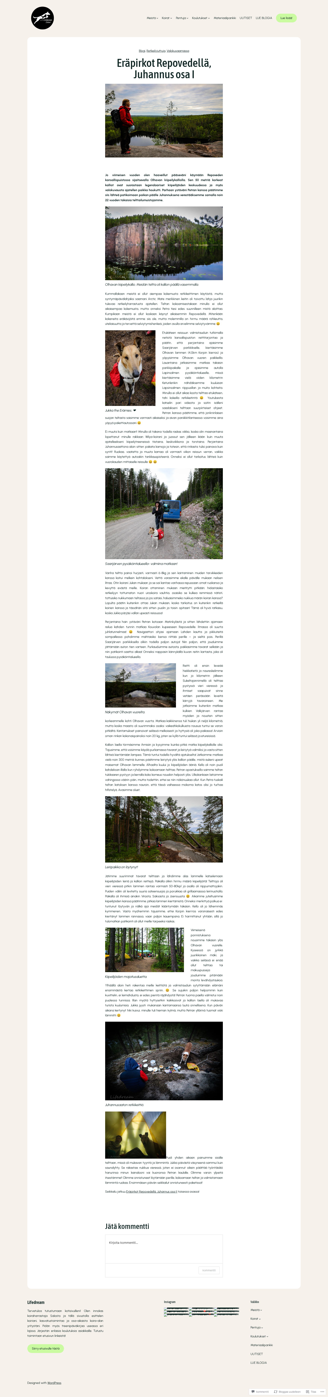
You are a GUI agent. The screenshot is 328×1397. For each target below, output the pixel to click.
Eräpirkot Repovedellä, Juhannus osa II (151, 1191)
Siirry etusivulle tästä (45, 1348)
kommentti (209, 1270)
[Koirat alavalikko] (171, 18)
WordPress (54, 1383)
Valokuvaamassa (178, 51)
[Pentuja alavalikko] (187, 18)
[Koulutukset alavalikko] (209, 18)
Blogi (142, 51)
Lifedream (35, 1302)
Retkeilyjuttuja (156, 51)
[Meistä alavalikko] (157, 18)
